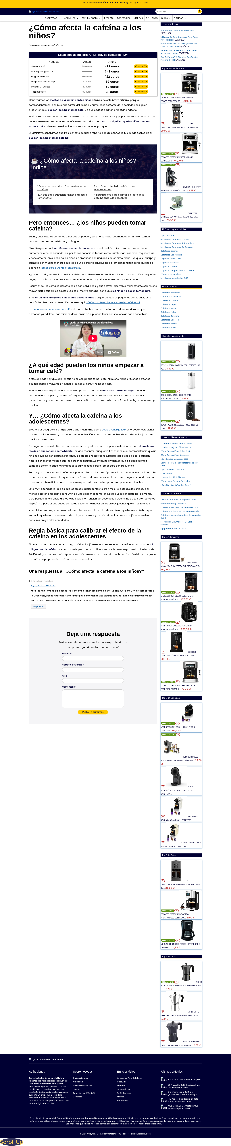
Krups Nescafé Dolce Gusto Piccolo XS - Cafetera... (177, 790)
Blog (155, 18)
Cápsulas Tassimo (169, 266)
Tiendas (179, 18)
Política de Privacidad (83, 1085)
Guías (164, 18)
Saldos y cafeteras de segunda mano (178, 499)
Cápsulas (121, 1081)
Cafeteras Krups (168, 304)
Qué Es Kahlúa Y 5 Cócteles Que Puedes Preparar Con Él (183, 1107)
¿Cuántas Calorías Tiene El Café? (176, 443)
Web (64, 675)
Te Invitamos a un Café (84, 1093)
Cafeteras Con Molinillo (171, 254)
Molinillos (69, 18)
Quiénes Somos (80, 1078)
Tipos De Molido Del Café (172, 469)
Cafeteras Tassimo (169, 300)
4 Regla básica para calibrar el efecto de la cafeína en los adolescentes (119, 196)
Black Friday (122, 1100)
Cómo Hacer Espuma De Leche (175, 481)
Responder (38, 606)
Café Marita (166, 473)
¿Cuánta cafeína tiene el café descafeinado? (113, 302)
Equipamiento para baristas (173, 528)
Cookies (76, 1089)
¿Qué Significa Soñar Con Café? (176, 485)
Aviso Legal (78, 1081)
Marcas (138, 18)
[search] (200, 11)
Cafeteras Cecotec (170, 320)
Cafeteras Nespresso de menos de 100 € (180, 507)
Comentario (69, 686)
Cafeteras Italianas (169, 251)
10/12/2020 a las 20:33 (43, 585)
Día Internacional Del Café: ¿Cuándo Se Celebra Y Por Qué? (183, 1093)
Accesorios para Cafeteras (129, 1078)
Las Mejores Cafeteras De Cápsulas (177, 247)
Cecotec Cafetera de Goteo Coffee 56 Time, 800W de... (180, 884)
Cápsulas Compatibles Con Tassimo (178, 270)
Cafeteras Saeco (168, 308)
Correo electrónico (73, 664)
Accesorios (123, 18)
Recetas (108, 18)
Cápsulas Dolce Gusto (171, 258)
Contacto (77, 1096)
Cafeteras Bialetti (169, 323)
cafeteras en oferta (111, 2)
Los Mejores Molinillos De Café (174, 278)
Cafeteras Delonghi (170, 316)
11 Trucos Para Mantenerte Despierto (177, 30)
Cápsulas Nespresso (170, 262)
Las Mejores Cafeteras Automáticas (177, 243)
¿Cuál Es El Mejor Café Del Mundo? (176, 447)
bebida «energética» (114, 429)
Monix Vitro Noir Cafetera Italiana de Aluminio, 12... (181, 985)
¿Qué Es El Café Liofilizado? (173, 477)
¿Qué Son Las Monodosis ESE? (174, 459)
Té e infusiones (124, 1093)
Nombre (67, 653)
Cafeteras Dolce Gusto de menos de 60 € (180, 511)
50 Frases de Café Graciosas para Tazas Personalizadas (184, 1086)
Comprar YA (141, 66)
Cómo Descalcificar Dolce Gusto (176, 451)
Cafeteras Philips (168, 312)
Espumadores (90, 18)
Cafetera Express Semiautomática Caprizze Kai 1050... (179, 217)
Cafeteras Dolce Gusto (171, 296)
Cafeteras (51, 18)
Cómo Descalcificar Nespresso (175, 455)
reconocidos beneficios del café (51, 309)
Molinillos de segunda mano (173, 503)
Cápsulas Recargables (171, 274)
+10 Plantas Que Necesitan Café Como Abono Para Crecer (183, 1100)
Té (147, 18)
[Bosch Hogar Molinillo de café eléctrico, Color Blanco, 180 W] (191, 391)
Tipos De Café (167, 235)
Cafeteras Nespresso (170, 292)
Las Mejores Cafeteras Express (175, 239)
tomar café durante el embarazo (60, 267)
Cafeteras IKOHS (168, 327)
